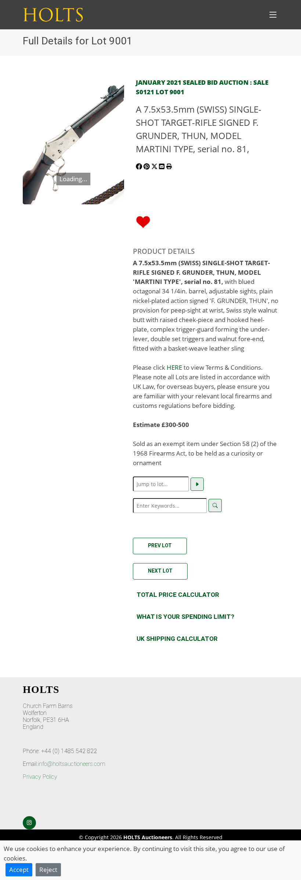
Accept (19, 869)
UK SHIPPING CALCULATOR (177, 638)
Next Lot (160, 571)
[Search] (215, 505)
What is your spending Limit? (185, 616)
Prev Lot (160, 545)
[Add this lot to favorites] (143, 221)
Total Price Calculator (178, 594)
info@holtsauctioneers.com (71, 763)
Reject (48, 869)
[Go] (197, 484)
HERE (174, 367)
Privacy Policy (40, 776)
